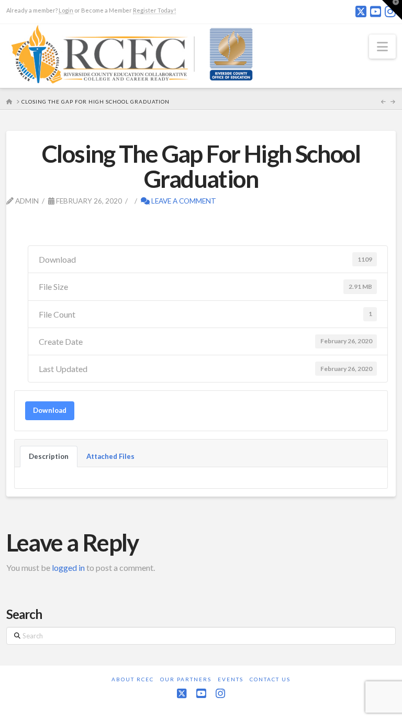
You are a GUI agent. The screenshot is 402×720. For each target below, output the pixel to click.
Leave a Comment (183, 200)
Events (230, 679)
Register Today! (154, 10)
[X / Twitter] (360, 11)
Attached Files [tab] (110, 456)
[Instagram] (220, 693)
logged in (68, 567)
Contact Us (270, 679)
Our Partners (185, 679)
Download (49, 410)
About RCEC (132, 679)
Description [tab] (49, 456)
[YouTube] (375, 11)
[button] (382, 47)
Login (66, 10)
